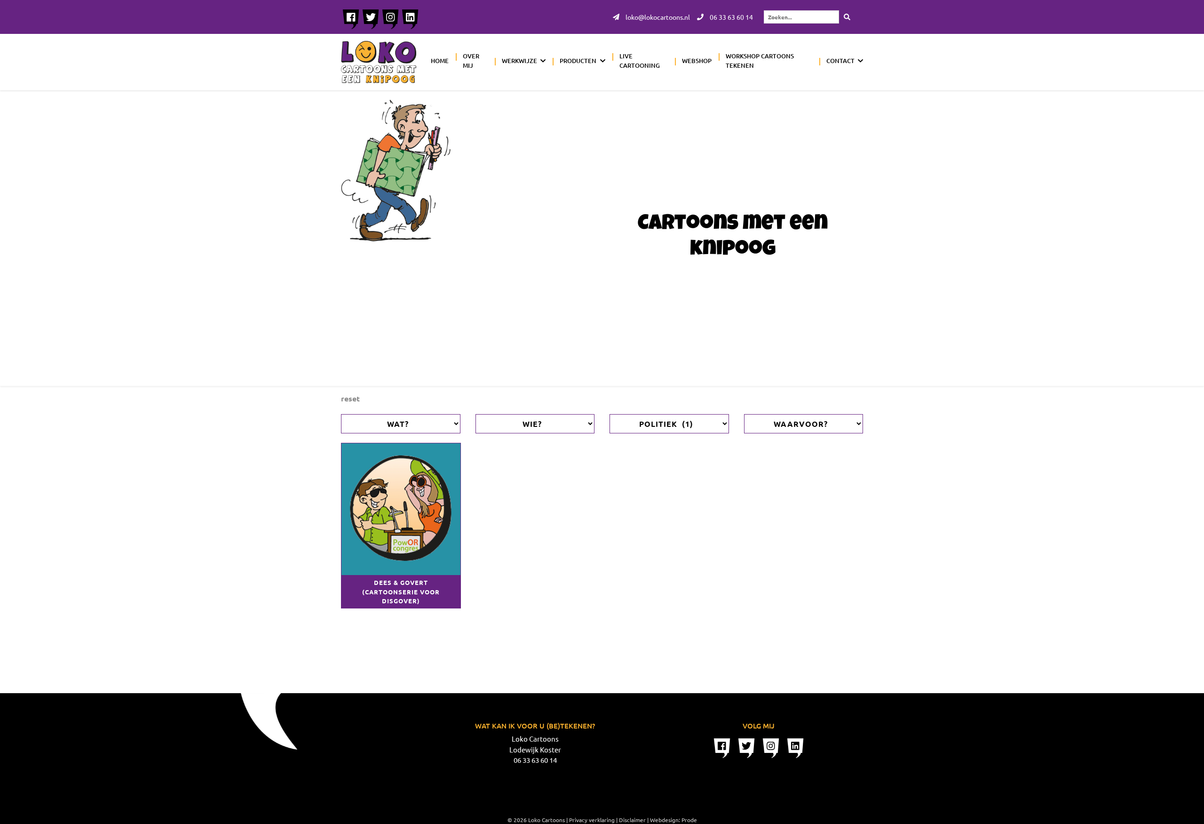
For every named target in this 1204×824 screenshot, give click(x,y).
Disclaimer (632, 820)
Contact (840, 60)
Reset (350, 398)
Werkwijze (519, 60)
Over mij (471, 61)
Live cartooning (639, 61)
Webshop (697, 60)
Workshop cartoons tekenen (760, 61)
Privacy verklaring (592, 820)
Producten (578, 60)
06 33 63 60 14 (730, 17)
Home (440, 60)
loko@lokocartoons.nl (657, 17)
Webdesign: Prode (673, 820)
